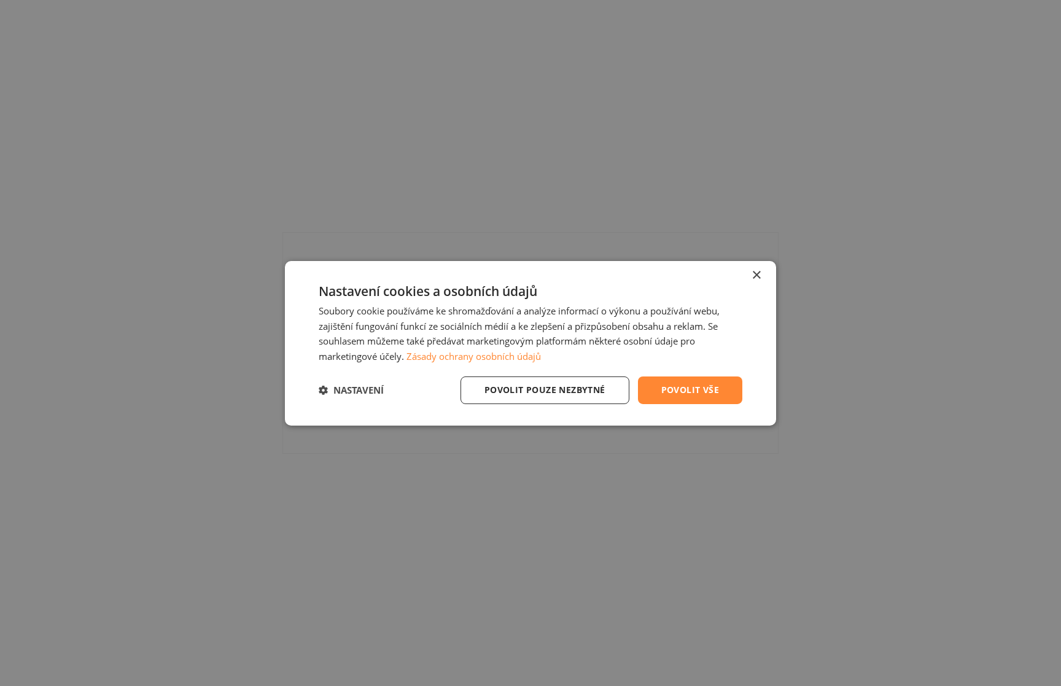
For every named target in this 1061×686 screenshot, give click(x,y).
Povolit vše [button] (690, 390)
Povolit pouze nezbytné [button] (544, 390)
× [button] (756, 274)
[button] (351, 390)
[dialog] (530, 342)
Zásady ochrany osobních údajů (473, 356)
